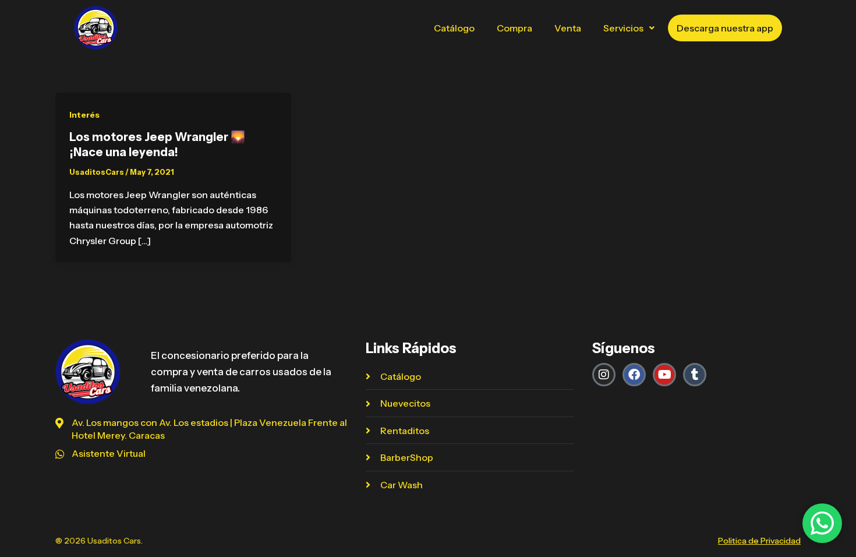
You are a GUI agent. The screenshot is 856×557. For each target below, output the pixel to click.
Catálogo (454, 28)
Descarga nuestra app (725, 28)
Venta (567, 28)
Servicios (623, 28)
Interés (84, 115)
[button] (629, 28)
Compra (514, 28)
